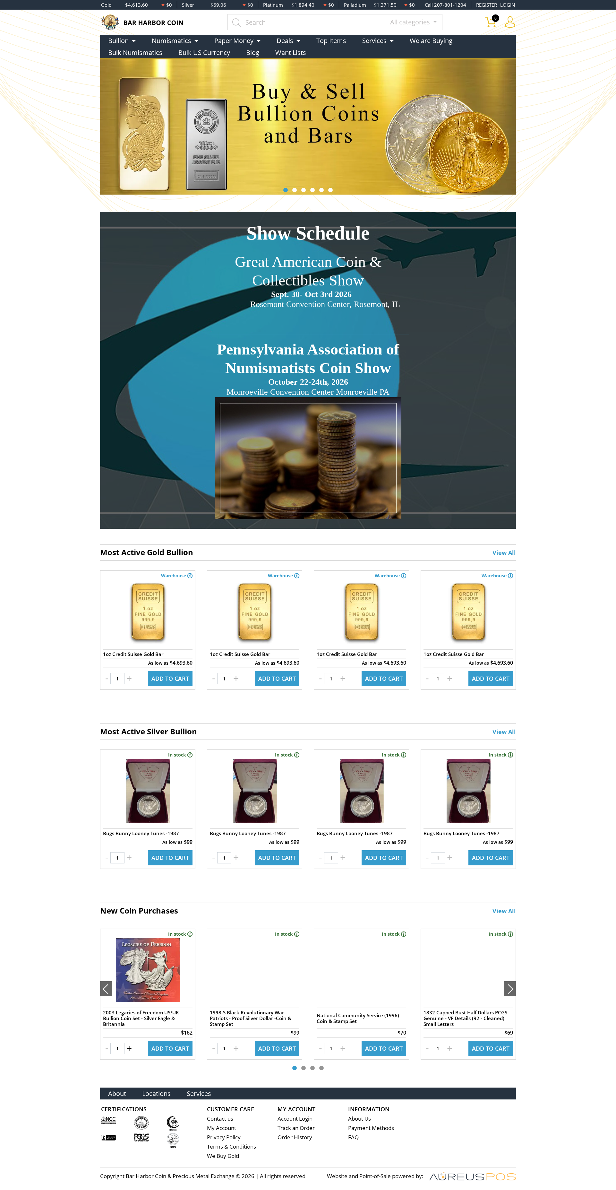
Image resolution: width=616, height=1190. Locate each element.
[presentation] (106, 988)
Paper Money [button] (233, 40)
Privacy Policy (224, 1137)
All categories (411, 22)
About (117, 1093)
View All (504, 552)
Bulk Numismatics (135, 52)
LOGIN (507, 5)
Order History (295, 1137)
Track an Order (296, 1128)
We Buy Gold (223, 1155)
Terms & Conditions (231, 1146)
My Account (221, 1128)
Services (199, 1093)
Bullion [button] (118, 40)
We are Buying (431, 40)
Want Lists (290, 52)
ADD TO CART (170, 678)
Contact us (220, 1118)
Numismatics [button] (171, 40)
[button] (285, 190)
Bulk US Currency (204, 52)
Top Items (331, 40)
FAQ (353, 1137)
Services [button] (374, 40)
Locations (156, 1093)
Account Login (295, 1118)
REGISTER (486, 5)
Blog (252, 52)
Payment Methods (371, 1128)
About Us (359, 1118)
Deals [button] (285, 40)
